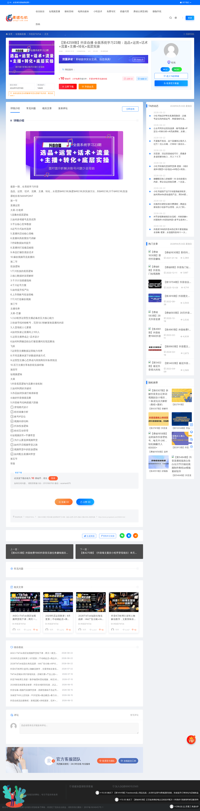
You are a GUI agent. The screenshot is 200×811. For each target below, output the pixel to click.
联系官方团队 (108, 761)
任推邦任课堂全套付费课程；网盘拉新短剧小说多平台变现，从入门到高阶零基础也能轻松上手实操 (170, 206)
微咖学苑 (157, 11)
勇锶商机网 (18, 517)
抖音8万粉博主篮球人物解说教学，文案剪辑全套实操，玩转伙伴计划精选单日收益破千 (123, 617)
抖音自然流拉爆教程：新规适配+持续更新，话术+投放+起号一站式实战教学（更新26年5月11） (34, 700)
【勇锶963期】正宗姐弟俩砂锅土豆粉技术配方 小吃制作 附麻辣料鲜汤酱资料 (166, 788)
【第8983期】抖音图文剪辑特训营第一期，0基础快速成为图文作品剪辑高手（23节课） (178, 346)
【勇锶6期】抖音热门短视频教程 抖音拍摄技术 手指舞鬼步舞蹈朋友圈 (178, 267)
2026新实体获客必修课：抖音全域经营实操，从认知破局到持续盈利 (34, 684)
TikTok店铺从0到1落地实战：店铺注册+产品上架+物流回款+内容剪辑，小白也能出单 (34, 674)
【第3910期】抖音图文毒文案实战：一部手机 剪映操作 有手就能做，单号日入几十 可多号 (178, 295)
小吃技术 (97, 11)
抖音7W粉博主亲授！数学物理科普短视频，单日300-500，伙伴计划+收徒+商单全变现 (34, 679)
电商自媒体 (83, 11)
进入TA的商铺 (172, 76)
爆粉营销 (69, 11)
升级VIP (83, 79)
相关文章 (47, 108)
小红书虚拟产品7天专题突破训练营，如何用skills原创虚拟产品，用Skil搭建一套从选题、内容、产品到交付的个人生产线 (171, 193)
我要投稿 (189, 34)
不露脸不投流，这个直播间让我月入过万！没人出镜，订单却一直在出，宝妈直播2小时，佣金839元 (170, 142)
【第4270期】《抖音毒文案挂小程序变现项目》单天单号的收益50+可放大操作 (109, 552)
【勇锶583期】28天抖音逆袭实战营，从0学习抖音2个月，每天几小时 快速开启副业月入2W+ (178, 312)
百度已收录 (105, 51)
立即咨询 (130, 109)
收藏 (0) (143, 79)
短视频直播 (54, 11)
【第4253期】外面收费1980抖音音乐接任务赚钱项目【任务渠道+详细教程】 (39, 552)
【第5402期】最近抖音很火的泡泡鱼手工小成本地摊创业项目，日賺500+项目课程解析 (178, 363)
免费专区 (111, 11)
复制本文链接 (108, 536)
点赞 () (129, 79)
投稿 (38, 24)
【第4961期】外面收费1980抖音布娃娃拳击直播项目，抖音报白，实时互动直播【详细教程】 (178, 329)
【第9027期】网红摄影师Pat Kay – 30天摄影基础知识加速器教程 (171, 808)
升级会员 (139, 60)
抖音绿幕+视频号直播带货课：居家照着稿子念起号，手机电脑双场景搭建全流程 (34, 690)
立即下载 (69, 86)
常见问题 (31, 108)
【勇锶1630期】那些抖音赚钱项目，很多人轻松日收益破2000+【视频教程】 (178, 252)
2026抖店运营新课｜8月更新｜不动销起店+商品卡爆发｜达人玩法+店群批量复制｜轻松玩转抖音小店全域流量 (58, 617)
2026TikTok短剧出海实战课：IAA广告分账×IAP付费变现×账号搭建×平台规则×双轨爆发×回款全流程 (90, 617)
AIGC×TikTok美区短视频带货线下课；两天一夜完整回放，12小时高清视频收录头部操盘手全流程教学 (25, 617)
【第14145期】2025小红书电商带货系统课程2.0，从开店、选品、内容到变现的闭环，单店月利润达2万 (154, 801)
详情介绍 (15, 108)
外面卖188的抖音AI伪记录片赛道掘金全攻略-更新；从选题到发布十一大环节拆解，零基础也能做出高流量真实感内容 (171, 231)
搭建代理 (124, 11)
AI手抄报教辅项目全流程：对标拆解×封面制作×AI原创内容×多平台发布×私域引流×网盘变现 (171, 218)
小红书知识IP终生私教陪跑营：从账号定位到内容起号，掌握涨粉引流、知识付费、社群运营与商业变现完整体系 (170, 117)
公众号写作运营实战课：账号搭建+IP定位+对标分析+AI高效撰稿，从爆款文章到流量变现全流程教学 (171, 130)
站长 (61, 51)
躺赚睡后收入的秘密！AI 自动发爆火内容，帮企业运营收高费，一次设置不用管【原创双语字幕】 (170, 180)
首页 (10, 34)
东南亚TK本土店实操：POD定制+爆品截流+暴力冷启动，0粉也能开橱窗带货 (34, 695)
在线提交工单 (130, 761)
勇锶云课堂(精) (140, 11)
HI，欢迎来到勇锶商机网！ (20, 2)
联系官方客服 (172, 83)
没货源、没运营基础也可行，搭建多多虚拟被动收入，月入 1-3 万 (170, 155)
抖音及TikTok (35, 34)
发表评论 (63, 108)
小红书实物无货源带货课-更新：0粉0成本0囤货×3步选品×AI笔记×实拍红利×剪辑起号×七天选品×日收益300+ (171, 168)
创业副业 (40, 11)
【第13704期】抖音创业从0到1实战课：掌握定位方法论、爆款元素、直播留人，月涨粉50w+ (178, 282)
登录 (190, 18)
